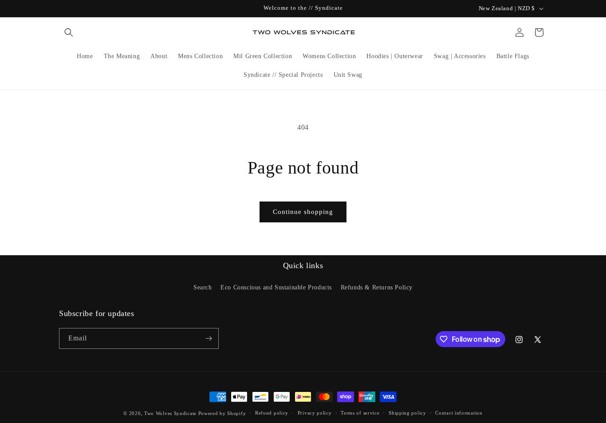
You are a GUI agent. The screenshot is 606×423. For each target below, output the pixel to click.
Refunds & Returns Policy (377, 287)
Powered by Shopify (222, 413)
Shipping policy (407, 412)
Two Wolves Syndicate (170, 413)
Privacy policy (315, 412)
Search (202, 287)
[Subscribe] (208, 338)
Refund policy (271, 412)
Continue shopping (303, 211)
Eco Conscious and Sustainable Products (276, 287)
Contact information (458, 412)
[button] (69, 32)
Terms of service (360, 412)
